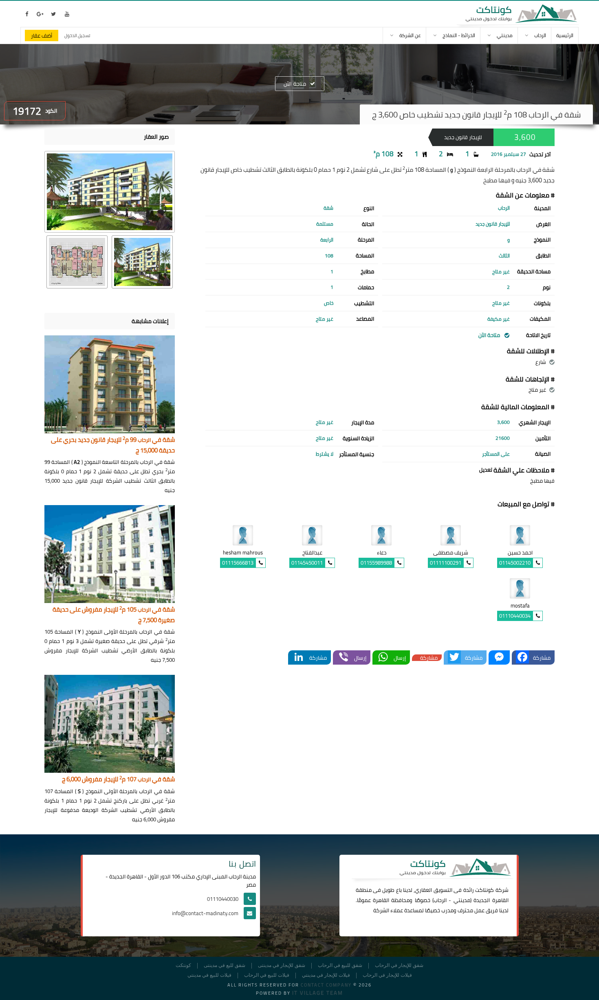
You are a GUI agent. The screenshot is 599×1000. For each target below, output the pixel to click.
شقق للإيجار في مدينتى (281, 965)
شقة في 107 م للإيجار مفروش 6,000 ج (118, 779)
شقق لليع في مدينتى (224, 965)
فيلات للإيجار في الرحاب (387, 975)
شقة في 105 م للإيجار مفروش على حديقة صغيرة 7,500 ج (114, 615)
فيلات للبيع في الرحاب (266, 975)
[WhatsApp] (383, 657)
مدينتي (462, 900)
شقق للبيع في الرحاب (340, 965)
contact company (326, 985)
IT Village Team (317, 993)
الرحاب (440, 900)
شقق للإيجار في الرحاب (399, 965)
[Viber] (343, 657)
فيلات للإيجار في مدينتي (326, 975)
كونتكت (183, 965)
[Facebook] (522, 657)
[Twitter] (454, 657)
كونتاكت (484, 890)
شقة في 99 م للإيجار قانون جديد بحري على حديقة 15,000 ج (113, 445)
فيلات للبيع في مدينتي (209, 975)
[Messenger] (499, 657)
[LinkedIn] (298, 657)
